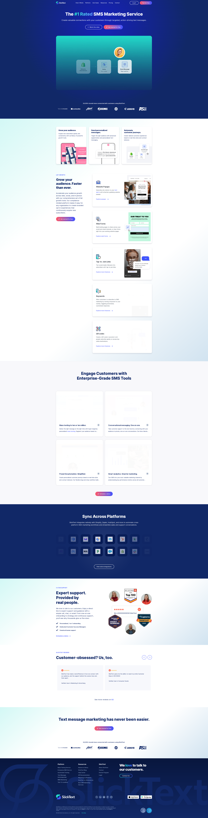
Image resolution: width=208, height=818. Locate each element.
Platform (88, 3)
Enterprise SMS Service (65, 770)
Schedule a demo (105, 494)
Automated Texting (63, 772)
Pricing (111, 3)
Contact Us (126, 776)
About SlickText (103, 767)
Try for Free (146, 3)
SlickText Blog (82, 770)
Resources (104, 3)
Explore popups (101, 199)
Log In (134, 3)
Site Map (84, 813)
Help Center (81, 772)
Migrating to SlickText (84, 777)
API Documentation (84, 775)
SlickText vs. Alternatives (85, 780)
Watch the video (95, 27)
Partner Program (104, 772)
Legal (100, 775)
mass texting (71, 431)
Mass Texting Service (64, 767)
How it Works (79, 3)
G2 (112, 700)
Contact (117, 3)
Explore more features (103, 272)
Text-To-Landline (63, 782)
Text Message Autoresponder (62, 776)
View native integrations (104, 566)
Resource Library (83, 767)
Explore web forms (102, 236)
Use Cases (95, 3)
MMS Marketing (62, 780)
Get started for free (114, 27)
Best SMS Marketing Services (84, 784)
